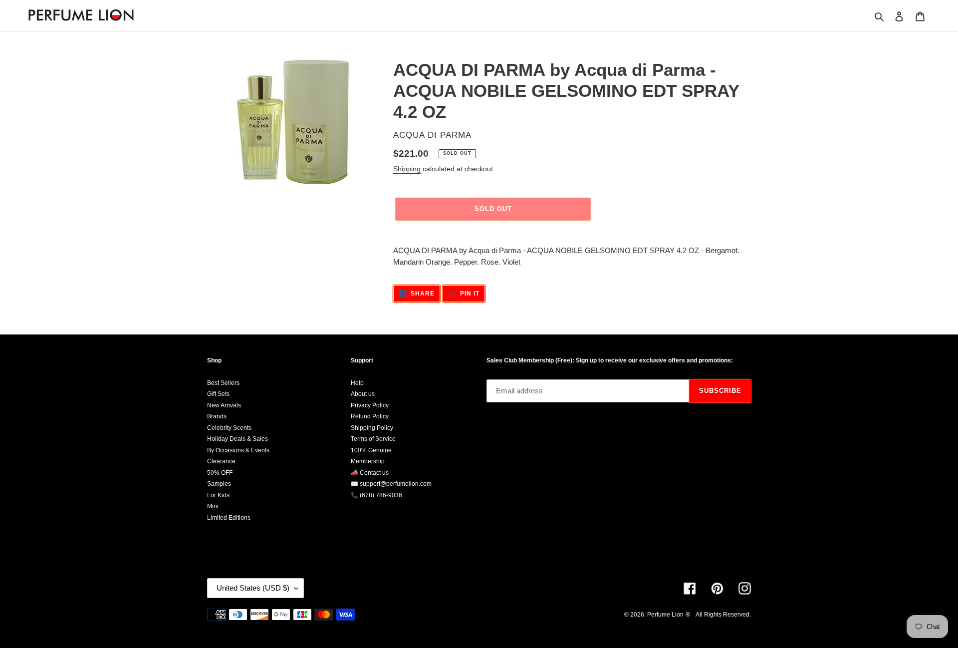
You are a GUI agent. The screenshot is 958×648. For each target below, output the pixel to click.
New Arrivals (224, 405)
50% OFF (220, 472)
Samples (219, 483)
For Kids (218, 495)
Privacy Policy (370, 405)
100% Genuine (371, 450)
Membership (368, 461)
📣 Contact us (370, 472)
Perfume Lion (665, 614)
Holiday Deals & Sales (237, 438)
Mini (213, 506)
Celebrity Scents (229, 427)
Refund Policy (370, 416)
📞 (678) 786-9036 (376, 495)
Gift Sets (218, 393)
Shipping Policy (372, 427)
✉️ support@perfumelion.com (391, 483)
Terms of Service (373, 438)
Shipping (407, 169)
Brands (217, 416)
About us (363, 393)
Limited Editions (228, 517)
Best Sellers (223, 382)
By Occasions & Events (238, 450)
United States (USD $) (253, 588)
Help (357, 382)
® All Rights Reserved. (718, 614)
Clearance (221, 461)
